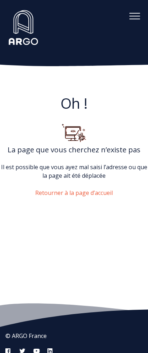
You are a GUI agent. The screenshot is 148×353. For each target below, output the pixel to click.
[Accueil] (23, 27)
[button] (134, 16)
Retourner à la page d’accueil (74, 193)
